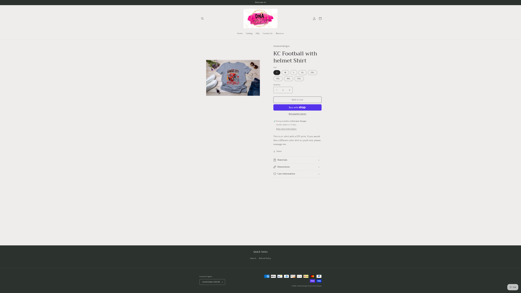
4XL (288, 79)
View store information (286, 129)
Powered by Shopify (315, 286)
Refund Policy (265, 258)
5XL (299, 79)
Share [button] (279, 151)
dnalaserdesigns (302, 286)
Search (253, 258)
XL (302, 72)
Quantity (276, 85)
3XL (278, 79)
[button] (202, 19)
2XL (312, 72)
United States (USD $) (211, 282)
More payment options (297, 114)
